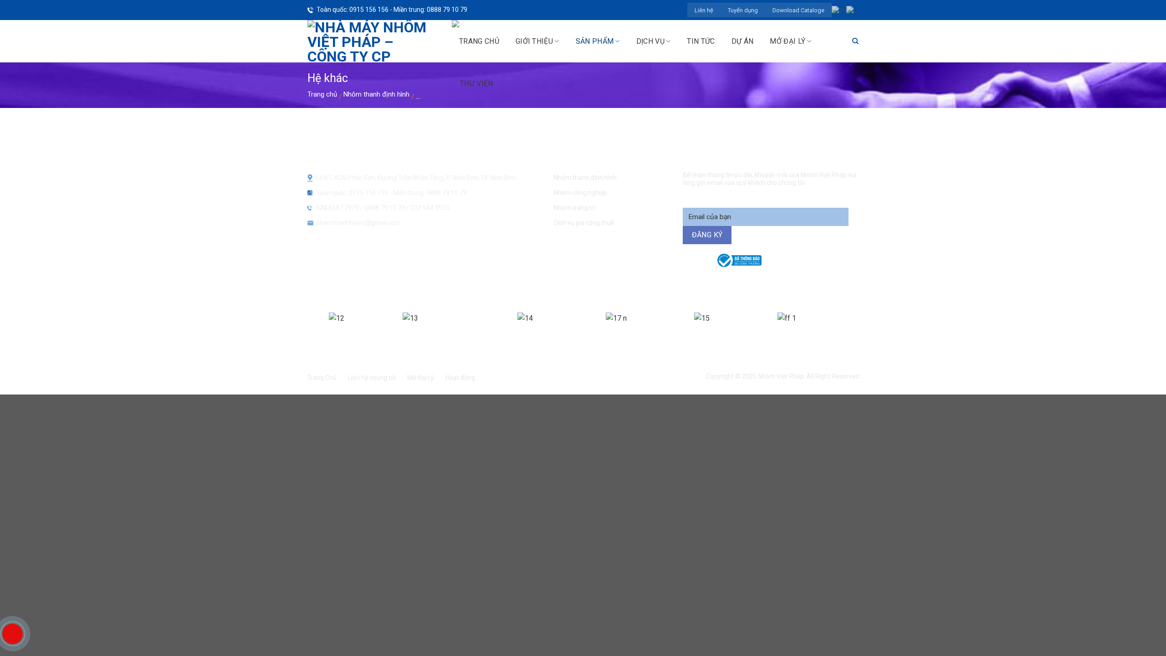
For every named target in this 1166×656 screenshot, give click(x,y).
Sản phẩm (595, 41)
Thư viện (476, 83)
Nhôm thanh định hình (376, 94)
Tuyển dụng (743, 10)
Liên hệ (704, 10)
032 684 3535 (430, 207)
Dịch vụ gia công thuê (584, 222)
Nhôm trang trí (574, 207)
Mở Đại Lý (420, 377)
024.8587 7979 (337, 207)
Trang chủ (322, 94)
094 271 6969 (740, 281)
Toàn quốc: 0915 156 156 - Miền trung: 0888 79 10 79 (392, 9)
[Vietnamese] (852, 9)
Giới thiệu (534, 41)
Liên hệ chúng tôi (372, 377)
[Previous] (305, 330)
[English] (839, 9)
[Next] (860, 330)
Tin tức (701, 41)
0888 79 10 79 (385, 207)
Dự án (742, 41)
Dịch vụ (650, 41)
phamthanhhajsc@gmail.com (358, 222)
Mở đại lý (787, 41)
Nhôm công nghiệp (580, 192)
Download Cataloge (798, 10)
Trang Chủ (322, 377)
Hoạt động (460, 377)
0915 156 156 (484, 281)
